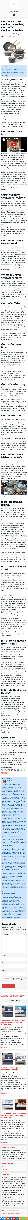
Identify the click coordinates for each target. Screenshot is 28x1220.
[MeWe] (18, 770)
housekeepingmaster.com (13, 1210)
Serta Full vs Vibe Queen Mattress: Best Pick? (11, 1069)
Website (4, 970)
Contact (4, 1169)
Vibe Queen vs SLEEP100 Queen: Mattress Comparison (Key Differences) (13, 1115)
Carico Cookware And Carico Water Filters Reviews (18, 995)
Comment (6, 934)
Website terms (10, 1213)
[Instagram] (2, 773)
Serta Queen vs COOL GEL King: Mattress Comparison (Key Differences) (13, 1022)
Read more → (5, 1047)
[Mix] (21, 770)
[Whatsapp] (24, 770)
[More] (5, 773)
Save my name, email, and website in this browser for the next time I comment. (15, 980)
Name (4, 955)
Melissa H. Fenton (10, 36)
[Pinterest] (15, 770)
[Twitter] (5, 770)
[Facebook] (2, 770)
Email (4, 963)
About (3, 1166)
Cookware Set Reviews (4, 995)
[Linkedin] (11, 770)
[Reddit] (8, 770)
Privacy (4, 1213)
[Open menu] (14, 15)
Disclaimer (17, 1213)
